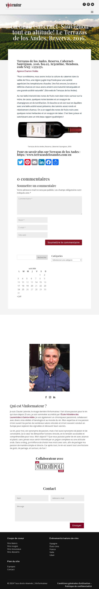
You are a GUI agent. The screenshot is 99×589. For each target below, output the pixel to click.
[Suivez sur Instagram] (88, 4)
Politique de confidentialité (78, 586)
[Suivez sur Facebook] (84, 4)
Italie (52, 552)
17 (19, 285)
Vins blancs (12, 543)
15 (40, 282)
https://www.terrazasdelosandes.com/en (44, 154)
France (53, 549)
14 (36, 282)
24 (19, 289)
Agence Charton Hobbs (27, 71)
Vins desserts (13, 552)
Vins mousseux (14, 549)
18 (23, 285)
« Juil (19, 296)
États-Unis (54, 546)
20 (32, 285)
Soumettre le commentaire (64, 242)
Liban (52, 555)
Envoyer (76, 525)
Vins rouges (12, 546)
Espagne (53, 543)
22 (40, 285)
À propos (11, 566)
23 (45, 285)
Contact (11, 569)
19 (27, 285)
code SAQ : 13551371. (30, 67)
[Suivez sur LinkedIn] (92, 4)
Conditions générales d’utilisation (73, 583)
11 (23, 282)
